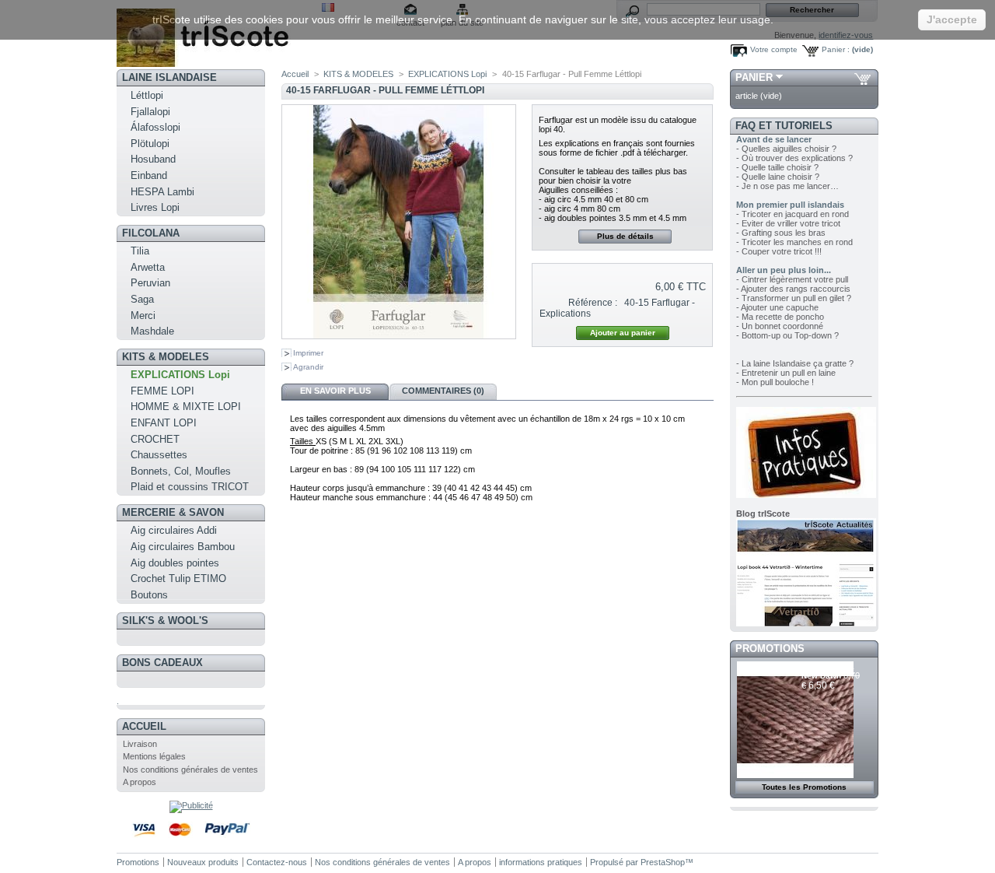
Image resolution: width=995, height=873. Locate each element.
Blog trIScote (763, 513)
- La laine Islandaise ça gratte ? (795, 363)
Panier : (836, 49)
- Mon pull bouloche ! (775, 382)
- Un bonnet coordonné (779, 326)
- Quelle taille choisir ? (777, 167)
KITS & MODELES (165, 357)
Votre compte (774, 49)
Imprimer (308, 353)
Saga (142, 299)
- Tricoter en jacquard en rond (792, 214)
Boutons (149, 595)
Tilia (140, 251)
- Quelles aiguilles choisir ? (786, 148)
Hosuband (153, 159)
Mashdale (152, 331)
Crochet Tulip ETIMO (178, 578)
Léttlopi (147, 95)
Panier (754, 77)
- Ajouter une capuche (777, 307)
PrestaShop (663, 862)
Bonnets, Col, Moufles (181, 471)
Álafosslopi (155, 127)
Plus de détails (625, 236)
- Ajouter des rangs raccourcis (793, 288)
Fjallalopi (150, 111)
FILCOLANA (151, 233)
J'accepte (952, 19)
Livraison (140, 744)
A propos (139, 782)
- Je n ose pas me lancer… (787, 186)
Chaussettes (159, 455)
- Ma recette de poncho (780, 316)
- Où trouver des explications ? (794, 158)
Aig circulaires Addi (174, 530)
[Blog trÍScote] (806, 623)
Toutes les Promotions (804, 787)
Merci (143, 315)
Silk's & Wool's (165, 620)
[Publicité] (191, 805)
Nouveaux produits (203, 862)
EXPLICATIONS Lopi (180, 374)
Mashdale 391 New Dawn (827, 671)
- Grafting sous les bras (781, 232)
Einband (149, 175)
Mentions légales (154, 756)
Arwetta (148, 267)
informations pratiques (540, 862)
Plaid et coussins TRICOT (190, 487)
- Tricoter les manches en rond (794, 242)
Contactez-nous (276, 862)
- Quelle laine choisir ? (777, 176)
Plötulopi (150, 143)
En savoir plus (335, 390)
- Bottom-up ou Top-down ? (787, 335)
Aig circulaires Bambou (183, 546)
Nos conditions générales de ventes (190, 769)
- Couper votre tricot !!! (779, 251)
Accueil (144, 726)
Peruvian (150, 283)
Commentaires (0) (443, 390)
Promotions (770, 648)
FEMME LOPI (162, 391)
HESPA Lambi (162, 192)
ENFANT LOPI (164, 423)
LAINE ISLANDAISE (169, 77)
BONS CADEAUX (162, 662)
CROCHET (155, 439)
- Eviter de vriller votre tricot (788, 223)
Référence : (592, 302)
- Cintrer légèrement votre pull (792, 279)
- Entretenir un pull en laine (786, 372)
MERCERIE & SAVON (173, 512)
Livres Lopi (155, 207)
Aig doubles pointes (175, 563)
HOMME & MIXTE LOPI (186, 406)
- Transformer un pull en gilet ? (793, 298)
